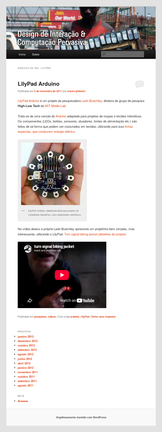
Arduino (61, 116)
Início (22, 54)
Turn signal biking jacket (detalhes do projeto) (95, 234)
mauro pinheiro (76, 91)
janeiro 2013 (26, 336)
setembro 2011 (27, 381)
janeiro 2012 (26, 368)
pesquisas (40, 316)
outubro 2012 (26, 345)
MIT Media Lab (55, 105)
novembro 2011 (28, 372)
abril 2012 (24, 363)
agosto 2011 (25, 385)
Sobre (35, 54)
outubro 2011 (26, 376)
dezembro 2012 (28, 341)
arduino (74, 316)
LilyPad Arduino (38, 83)
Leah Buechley (92, 100)
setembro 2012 (27, 350)
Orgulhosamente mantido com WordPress (81, 417)
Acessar (23, 401)
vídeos (52, 316)
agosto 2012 (25, 354)
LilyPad (85, 316)
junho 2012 (25, 359)
